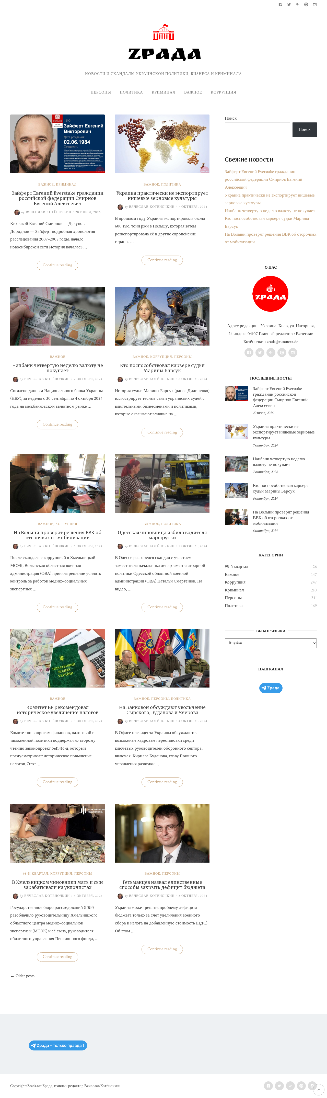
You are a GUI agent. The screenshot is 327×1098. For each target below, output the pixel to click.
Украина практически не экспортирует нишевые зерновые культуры (162, 195)
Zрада (273, 687)
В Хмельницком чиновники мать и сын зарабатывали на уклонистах (57, 884)
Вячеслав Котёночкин (46, 212)
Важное (193, 92)
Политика (131, 92)
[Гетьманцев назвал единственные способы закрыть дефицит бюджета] (162, 861)
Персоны (101, 92)
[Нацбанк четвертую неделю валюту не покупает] (57, 344)
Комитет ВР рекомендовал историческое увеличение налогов (57, 710)
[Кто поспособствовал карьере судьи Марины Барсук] (162, 344)
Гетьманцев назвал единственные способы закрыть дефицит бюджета (162, 884)
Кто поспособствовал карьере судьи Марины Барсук (162, 368)
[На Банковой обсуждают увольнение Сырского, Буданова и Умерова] (162, 686)
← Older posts (22, 976)
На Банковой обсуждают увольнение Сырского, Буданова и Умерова (162, 710)
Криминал (164, 92)
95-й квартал (35, 874)
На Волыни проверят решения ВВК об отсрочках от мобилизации (57, 535)
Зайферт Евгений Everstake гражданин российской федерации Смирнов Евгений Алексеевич (57, 198)
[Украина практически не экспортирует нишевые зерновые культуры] (162, 172)
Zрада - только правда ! (60, 1045)
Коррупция (223, 92)
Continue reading (60, 266)
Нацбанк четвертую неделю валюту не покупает (57, 368)
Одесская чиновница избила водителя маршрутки (162, 535)
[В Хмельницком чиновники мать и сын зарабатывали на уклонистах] (57, 861)
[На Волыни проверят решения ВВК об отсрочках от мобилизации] (57, 511)
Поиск (231, 118)
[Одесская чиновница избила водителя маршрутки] (162, 511)
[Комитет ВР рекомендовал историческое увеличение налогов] (57, 686)
